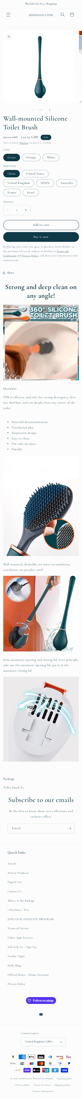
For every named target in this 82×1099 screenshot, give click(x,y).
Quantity (8, 201)
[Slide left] (32, 110)
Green (12, 157)
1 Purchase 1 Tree (18, 910)
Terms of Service (18, 928)
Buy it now (41, 237)
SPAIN (45, 183)
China (12, 173)
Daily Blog (14, 965)
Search (12, 863)
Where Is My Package (21, 900)
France (12, 192)
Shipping (23, 143)
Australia (66, 183)
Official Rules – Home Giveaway (28, 974)
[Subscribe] (69, 828)
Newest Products (18, 873)
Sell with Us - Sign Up (22, 947)
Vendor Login (16, 956)
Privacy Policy (16, 984)
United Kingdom (19, 183)
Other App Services (20, 937)
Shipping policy (63, 1085)
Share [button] (10, 272)
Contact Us (15, 891)
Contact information (43, 1091)
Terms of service (42, 1085)
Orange (31, 157)
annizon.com (25, 1078)
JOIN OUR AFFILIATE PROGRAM (31, 919)
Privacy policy (22, 1085)
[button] (8, 14)
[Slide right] (50, 110)
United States (35, 173)
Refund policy (64, 1078)
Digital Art (15, 882)
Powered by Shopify (43, 1078)
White (51, 157)
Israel (31, 192)
